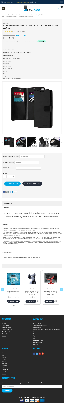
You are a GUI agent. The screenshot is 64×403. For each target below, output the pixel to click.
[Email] (6, 192)
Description (8, 203)
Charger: (8, 162)
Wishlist (13, 305)
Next (61, 142)
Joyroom (4, 363)
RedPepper (5, 369)
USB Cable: (9, 168)
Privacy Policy (37, 327)
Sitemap (35, 344)
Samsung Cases (6, 327)
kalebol (4, 372)
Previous (2, 142)
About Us (35, 332)
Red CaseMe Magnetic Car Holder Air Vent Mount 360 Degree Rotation (50, 293)
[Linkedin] (12, 192)
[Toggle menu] (3, 8)
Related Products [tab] (10, 266)
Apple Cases (5, 325)
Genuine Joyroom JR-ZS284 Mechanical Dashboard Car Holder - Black (32, 293)
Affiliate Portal (37, 323)
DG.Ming (4, 359)
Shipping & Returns (38, 340)
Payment (35, 336)
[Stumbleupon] (43, 353)
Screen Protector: (11, 156)
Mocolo (4, 361)
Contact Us (36, 334)
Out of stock (31, 301)
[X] (10, 192)
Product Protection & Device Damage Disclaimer (46, 330)
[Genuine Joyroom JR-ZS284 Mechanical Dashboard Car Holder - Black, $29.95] (32, 279)
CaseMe (4, 357)
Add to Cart (49, 301)
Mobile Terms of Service (39, 325)
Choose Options (13, 301)
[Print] (8, 192)
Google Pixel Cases (7, 330)
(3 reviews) (15, 31)
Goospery (4, 365)
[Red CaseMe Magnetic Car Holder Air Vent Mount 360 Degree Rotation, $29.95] (50, 279)
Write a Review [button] (24, 31)
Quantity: (6, 173)
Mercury (4, 355)
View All (4, 336)
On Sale (4, 323)
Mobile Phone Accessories (9, 334)
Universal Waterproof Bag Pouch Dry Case (13, 292)
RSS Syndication (37, 342)
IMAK (3, 367)
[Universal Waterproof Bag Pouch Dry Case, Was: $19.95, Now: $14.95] (13, 279)
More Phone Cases (7, 332)
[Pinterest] (15, 192)
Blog (34, 338)
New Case (4, 353)
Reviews (6, 207)
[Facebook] (4, 192)
